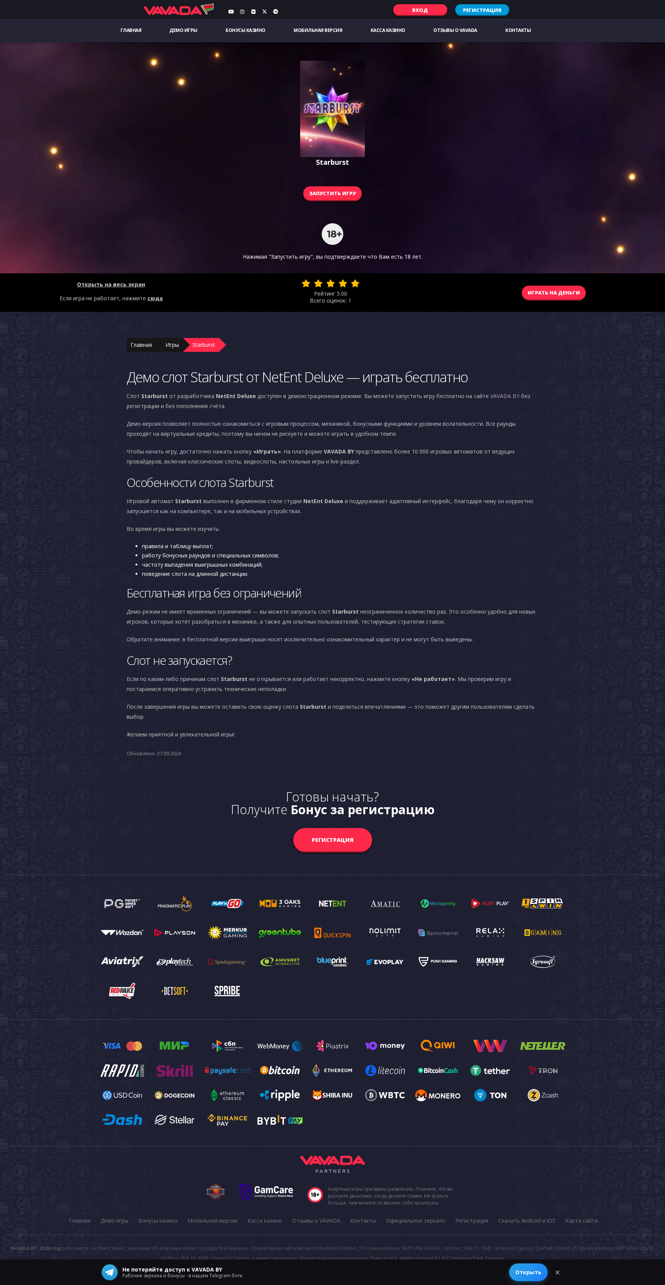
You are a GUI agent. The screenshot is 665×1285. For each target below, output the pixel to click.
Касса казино (388, 30)
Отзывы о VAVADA (455, 30)
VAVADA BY (505, 396)
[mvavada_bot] (275, 11)
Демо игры (183, 30)
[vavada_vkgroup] (253, 11)
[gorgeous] (355, 283)
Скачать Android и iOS (526, 1220)
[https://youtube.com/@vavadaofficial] (231, 11)
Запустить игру (332, 193)
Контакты (518, 30)
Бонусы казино (246, 30)
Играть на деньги (554, 292)
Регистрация (482, 10)
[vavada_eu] (264, 11)
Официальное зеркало (415, 1220)
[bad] (306, 283)
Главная (131, 30)
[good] (343, 283)
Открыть (528, 1272)
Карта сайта (581, 1220)
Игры (172, 344)
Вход (420, 10)
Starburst (203, 344)
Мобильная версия (318, 30)
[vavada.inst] (242, 11)
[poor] (318, 283)
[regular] (330, 283)
